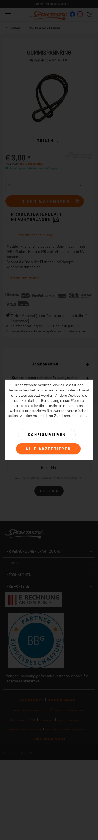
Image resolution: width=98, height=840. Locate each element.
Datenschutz (17, 720)
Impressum (46, 720)
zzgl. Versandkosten (31, 164)
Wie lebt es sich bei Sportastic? (24, 729)
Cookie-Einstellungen (31, 699)
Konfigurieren (47, 435)
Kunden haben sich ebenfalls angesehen (45, 378)
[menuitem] (8, 15)
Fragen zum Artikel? (24, 278)
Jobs (61, 720)
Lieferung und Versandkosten (27, 710)
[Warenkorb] (89, 14)
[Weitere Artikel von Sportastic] (79, 157)
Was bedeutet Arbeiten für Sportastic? (67, 729)
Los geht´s (49, 491)
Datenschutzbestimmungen (47, 478)
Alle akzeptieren (48, 449)
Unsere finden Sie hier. (51, 478)
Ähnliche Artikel (45, 364)
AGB (32, 720)
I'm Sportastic (76, 720)
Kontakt (57, 710)
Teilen (45, 140)
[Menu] (8, 15)
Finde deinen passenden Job (49, 739)
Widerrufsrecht (76, 710)
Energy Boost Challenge (61, 699)
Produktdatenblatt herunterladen (36, 217)
